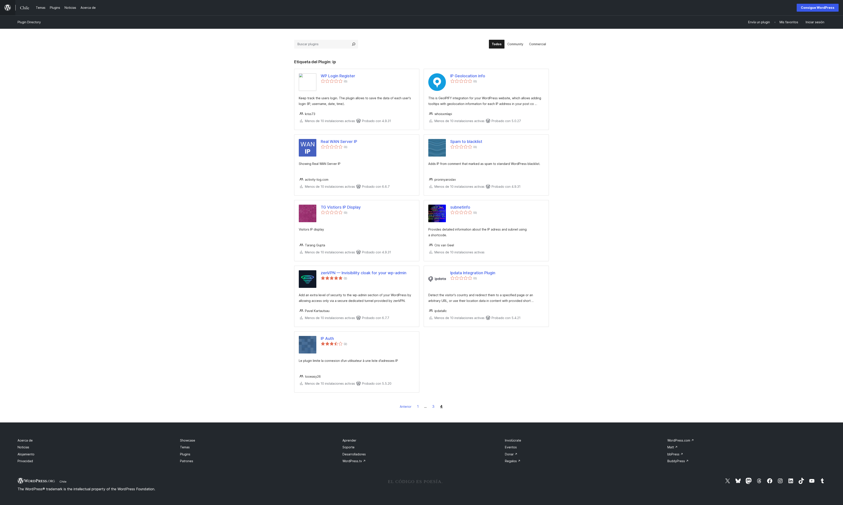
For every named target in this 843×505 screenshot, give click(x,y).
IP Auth (327, 338)
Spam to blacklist (466, 141)
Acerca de (25, 440)
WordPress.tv (354, 461)
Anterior (405, 406)
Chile (63, 481)
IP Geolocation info (467, 76)
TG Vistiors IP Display (341, 207)
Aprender (349, 440)
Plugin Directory (29, 22)
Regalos (513, 461)
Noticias (23, 447)
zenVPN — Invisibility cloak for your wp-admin (363, 273)
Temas (185, 447)
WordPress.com (680, 440)
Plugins (185, 454)
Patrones (186, 461)
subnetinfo (460, 207)
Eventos (511, 447)
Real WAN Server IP (339, 141)
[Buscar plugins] (353, 44)
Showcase (187, 440)
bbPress (675, 454)
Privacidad (25, 461)
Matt (672, 447)
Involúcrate (513, 440)
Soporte (348, 447)
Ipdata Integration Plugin (472, 273)
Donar (511, 454)
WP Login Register (338, 76)
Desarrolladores (354, 454)
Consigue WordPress (817, 7)
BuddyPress (678, 461)
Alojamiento (26, 454)
